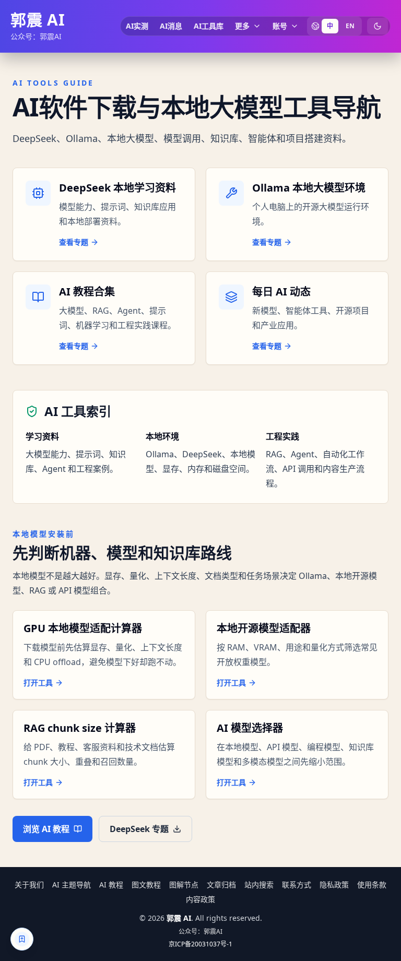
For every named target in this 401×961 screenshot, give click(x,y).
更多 (242, 26)
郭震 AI (37, 19)
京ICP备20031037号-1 (200, 944)
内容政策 (200, 899)
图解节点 (183, 884)
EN (350, 25)
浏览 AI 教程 (46, 829)
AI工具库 (208, 26)
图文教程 (146, 884)
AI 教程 (111, 884)
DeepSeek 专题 (139, 829)
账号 (280, 26)
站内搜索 (259, 884)
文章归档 (221, 884)
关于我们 (29, 884)
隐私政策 (334, 884)
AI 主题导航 (71, 884)
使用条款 (371, 884)
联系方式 (296, 884)
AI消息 (171, 26)
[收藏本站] (21, 939)
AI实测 (137, 26)
